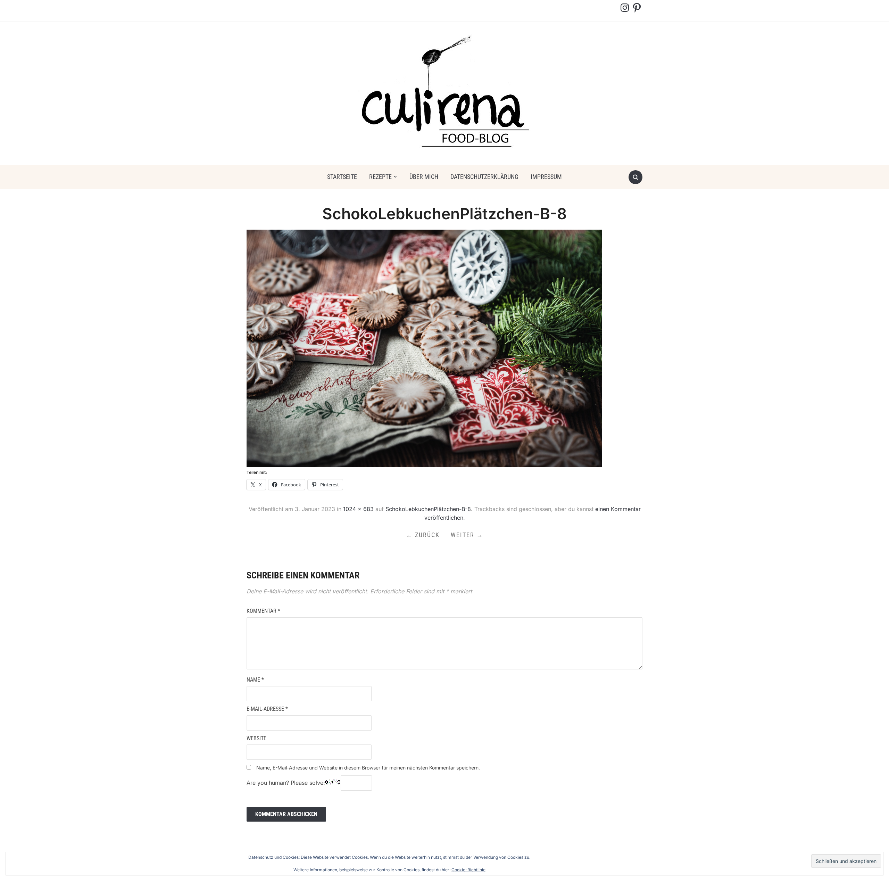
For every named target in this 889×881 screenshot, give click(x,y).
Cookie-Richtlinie (468, 869)
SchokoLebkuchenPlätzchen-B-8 (428, 508)
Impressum (546, 176)
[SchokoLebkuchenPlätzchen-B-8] (424, 347)
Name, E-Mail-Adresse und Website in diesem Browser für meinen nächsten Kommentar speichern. (368, 768)
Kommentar (263, 611)
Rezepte (380, 176)
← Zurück (423, 534)
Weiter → (467, 534)
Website (256, 738)
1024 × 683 (358, 508)
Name (255, 679)
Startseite (342, 176)
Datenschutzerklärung (484, 176)
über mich (423, 176)
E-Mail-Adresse (267, 709)
